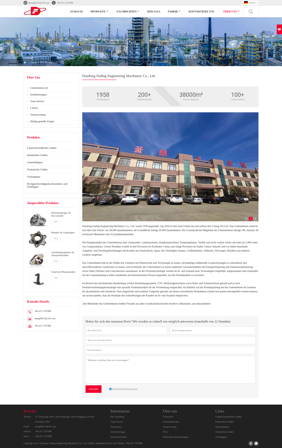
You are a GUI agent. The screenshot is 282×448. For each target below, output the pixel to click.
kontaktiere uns (201, 11)
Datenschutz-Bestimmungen (175, 437)
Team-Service (116, 422)
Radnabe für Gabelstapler (63, 232)
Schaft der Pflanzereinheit (63, 272)
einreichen (93, 389)
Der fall (154, 11)
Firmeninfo (168, 417)
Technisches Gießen (37, 169)
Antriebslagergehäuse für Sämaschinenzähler (62, 253)
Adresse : (28, 417)
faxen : (27, 436)
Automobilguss (35, 162)
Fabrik (173, 11)
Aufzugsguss (33, 176)
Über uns (230, 11)
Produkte (98, 11)
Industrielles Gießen (37, 155)
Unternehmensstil (171, 422)
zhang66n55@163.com (38, 3)
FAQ (165, 432)
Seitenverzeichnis (118, 437)
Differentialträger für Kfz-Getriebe (61, 214)
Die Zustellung (117, 417)
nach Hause (31, 62)
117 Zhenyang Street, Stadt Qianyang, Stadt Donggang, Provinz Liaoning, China (64, 419)
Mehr (56, 221)
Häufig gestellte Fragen (42, 121)
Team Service (37, 101)
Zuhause (76, 11)
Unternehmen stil (39, 87)
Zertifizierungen (38, 94)
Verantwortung (38, 114)
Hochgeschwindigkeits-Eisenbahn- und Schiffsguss (47, 185)
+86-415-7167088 (64, 3)
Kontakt (30, 411)
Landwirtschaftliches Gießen (41, 148)
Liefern (34, 108)
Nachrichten (127, 11)
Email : (27, 426)
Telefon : (28, 431)
